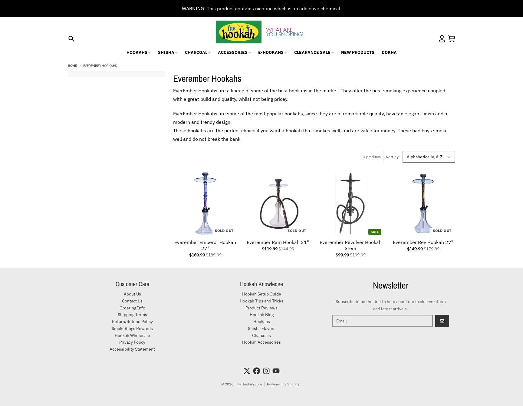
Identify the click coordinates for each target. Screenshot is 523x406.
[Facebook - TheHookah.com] (256, 371)
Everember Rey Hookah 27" (423, 242)
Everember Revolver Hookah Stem (351, 245)
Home (72, 66)
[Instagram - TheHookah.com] (266, 371)
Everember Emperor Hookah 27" (205, 245)
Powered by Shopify (283, 384)
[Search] (71, 38)
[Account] (442, 38)
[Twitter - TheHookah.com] (247, 371)
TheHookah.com (248, 384)
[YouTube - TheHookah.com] (276, 371)
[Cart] (451, 38)
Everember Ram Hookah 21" (278, 242)
